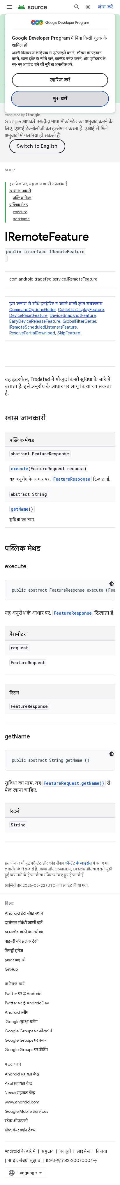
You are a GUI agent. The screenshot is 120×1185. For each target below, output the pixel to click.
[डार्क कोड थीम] (111, 583)
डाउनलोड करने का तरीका (24, 931)
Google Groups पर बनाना (26, 1040)
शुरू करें (60, 99)
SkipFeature (68, 333)
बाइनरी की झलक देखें (21, 941)
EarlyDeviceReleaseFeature (34, 321)
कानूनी (65, 1151)
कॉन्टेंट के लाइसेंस (78, 863)
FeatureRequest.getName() (74, 783)
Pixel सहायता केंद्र (18, 1083)
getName (20, 509)
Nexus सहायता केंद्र (20, 1092)
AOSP (10, 169)
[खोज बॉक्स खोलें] (76, 6)
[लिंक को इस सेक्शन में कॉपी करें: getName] (35, 736)
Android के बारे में (20, 1151)
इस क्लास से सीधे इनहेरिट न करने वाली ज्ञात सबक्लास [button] (57, 318)
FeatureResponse (71, 479)
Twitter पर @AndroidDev (27, 1003)
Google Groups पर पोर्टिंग (26, 1049)
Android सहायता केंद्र (22, 1074)
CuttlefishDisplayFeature (81, 309)
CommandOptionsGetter (32, 309)
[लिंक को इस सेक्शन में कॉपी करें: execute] (32, 566)
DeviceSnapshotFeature (73, 315)
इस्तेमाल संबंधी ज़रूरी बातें (24, 922)
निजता (101, 1151)
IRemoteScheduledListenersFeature (43, 327)
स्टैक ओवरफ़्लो (16, 1120)
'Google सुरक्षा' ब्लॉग (21, 1021)
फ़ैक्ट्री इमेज (14, 950)
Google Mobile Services (26, 1111)
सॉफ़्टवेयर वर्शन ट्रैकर (20, 1130)
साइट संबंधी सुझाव (24, 1160)
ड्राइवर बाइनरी (15, 959)
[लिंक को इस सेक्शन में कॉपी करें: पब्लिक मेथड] (46, 549)
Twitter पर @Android (23, 993)
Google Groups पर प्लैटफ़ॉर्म (28, 1031)
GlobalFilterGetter (79, 321)
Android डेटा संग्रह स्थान (24, 913)
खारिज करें (60, 80)
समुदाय (47, 1151)
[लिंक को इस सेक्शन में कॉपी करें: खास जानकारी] (51, 418)
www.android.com (22, 1102)
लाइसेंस (83, 1151)
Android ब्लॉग (16, 1012)
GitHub (11, 969)
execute (19, 468)
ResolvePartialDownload (32, 333)
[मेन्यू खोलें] (9, 7)
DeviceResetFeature (28, 315)
